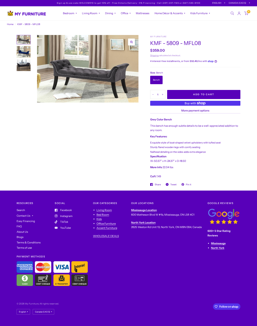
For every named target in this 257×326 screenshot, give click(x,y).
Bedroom (68, 13)
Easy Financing (26, 221)
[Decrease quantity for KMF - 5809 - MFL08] (153, 94)
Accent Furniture (107, 228)
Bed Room (103, 214)
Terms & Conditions (29, 242)
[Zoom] (131, 41)
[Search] (232, 13)
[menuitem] (69, 13)
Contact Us (23, 215)
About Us (22, 231)
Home (10, 24)
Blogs (20, 237)
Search (21, 210)
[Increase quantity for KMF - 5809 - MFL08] (162, 94)
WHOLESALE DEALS (106, 236)
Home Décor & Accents (169, 13)
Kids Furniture (199, 13)
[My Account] (239, 13)
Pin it (188, 184)
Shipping (154, 55)
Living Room (89, 13)
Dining (109, 13)
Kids (99, 219)
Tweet (173, 184)
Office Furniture (106, 223)
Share (158, 184)
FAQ (19, 226)
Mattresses (142, 13)
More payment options (195, 110)
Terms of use (24, 247)
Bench (156, 79)
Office (124, 13)
